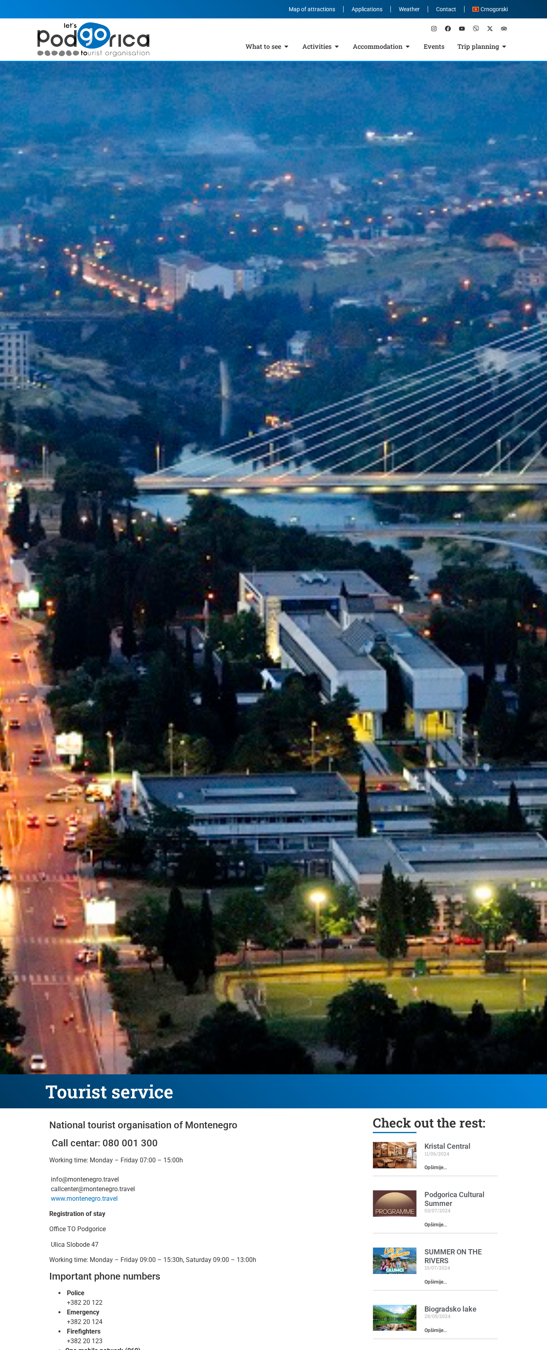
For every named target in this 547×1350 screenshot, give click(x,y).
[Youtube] (462, 28)
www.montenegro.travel (84, 1198)
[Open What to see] (286, 46)
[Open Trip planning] (504, 46)
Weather (409, 9)
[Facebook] (448, 28)
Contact (446, 9)
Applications (367, 9)
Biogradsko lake (450, 1309)
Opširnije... (435, 1167)
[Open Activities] (337, 46)
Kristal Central (447, 1146)
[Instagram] (434, 28)
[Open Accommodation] (407, 46)
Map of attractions (312, 9)
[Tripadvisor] (504, 28)
